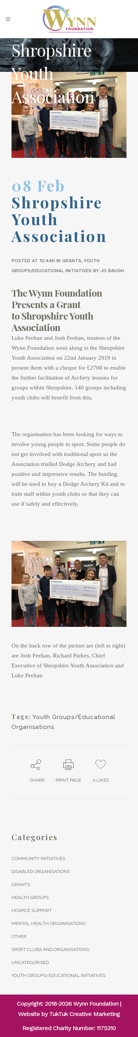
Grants (71, 260)
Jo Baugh (112, 270)
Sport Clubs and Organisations (50, 949)
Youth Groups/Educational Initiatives (58, 975)
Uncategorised (30, 962)
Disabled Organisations (41, 871)
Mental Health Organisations (48, 923)
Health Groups (30, 897)
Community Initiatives (38, 858)
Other (19, 936)
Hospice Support (32, 910)
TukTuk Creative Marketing (84, 1014)
